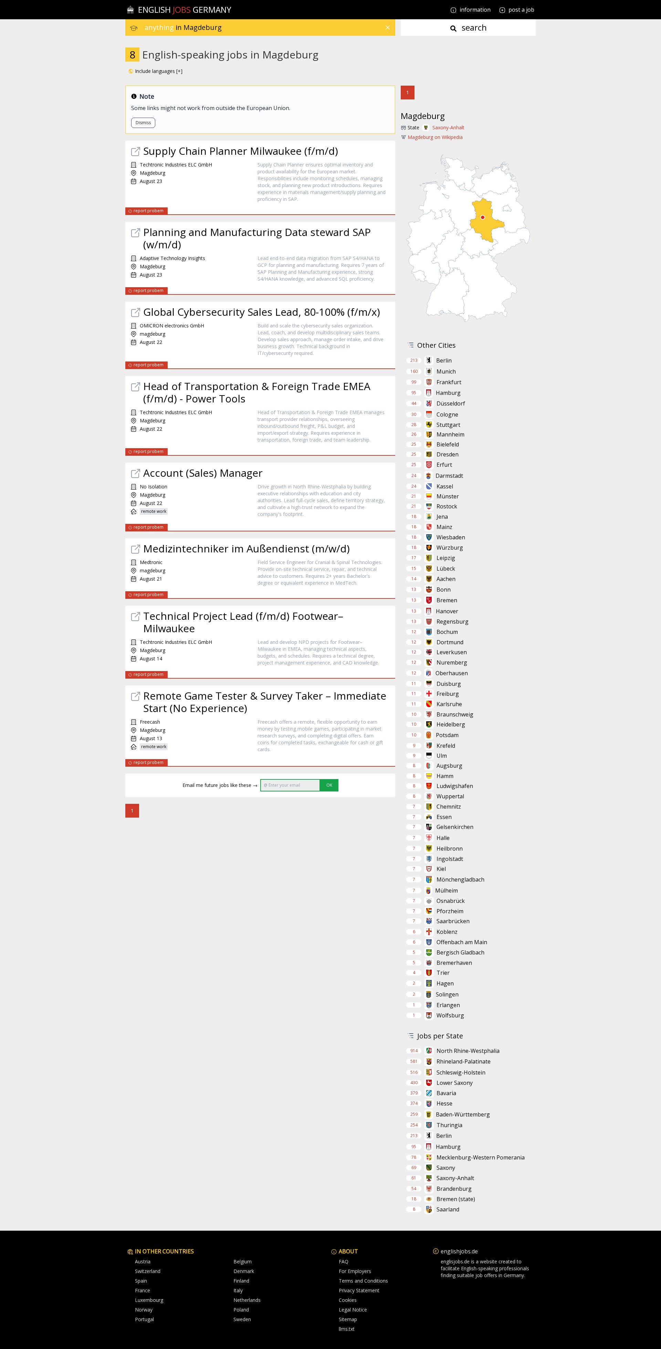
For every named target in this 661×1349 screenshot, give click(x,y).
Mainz (444, 527)
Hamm (445, 776)
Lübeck (446, 568)
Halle (443, 838)
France (142, 1290)
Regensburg (453, 621)
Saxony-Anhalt (448, 127)
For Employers (355, 1271)
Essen (444, 817)
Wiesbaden (451, 537)
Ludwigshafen (455, 786)
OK (329, 785)
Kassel (445, 486)
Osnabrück (451, 901)
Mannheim (450, 434)
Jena (442, 516)
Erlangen (448, 1005)
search (473, 27)
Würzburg (450, 547)
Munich (446, 371)
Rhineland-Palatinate (464, 1061)
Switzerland (147, 1271)
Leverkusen (452, 652)
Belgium (242, 1261)
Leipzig (446, 558)
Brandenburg (454, 1188)
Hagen (445, 983)
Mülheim (446, 890)
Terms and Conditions (363, 1280)
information (474, 9)
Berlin (444, 360)
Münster (448, 496)
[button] (155, 71)
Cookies (348, 1300)
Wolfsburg (450, 1015)
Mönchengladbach (460, 879)
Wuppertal (450, 796)
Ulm (442, 755)
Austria (142, 1261)
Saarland (448, 1209)
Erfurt (444, 464)
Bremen (447, 600)
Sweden (242, 1319)
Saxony (446, 1168)
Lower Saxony (455, 1083)
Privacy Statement (359, 1290)
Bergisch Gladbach (460, 952)
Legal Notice (353, 1309)
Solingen (447, 994)
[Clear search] (387, 27)
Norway (144, 1309)
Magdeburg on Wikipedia (435, 137)
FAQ (343, 1261)
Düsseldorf (451, 403)
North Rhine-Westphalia (468, 1051)
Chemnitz (449, 806)
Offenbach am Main (462, 942)
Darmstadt (449, 475)
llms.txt (347, 1329)
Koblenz (447, 932)
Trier (443, 972)
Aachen (446, 579)
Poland (241, 1309)
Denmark (243, 1271)
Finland (241, 1280)
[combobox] (270, 27)
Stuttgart (448, 425)
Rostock (447, 506)
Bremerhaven (454, 963)
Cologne (447, 414)
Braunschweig (455, 714)
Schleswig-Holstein (461, 1072)
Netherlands (247, 1300)
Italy (238, 1290)
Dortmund (450, 642)
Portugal (144, 1319)
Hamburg (448, 393)
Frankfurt (449, 382)
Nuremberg (452, 662)
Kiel (441, 869)
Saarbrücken (453, 921)
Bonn (444, 589)
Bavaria (446, 1093)
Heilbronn (450, 848)
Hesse (444, 1103)
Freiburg (448, 694)
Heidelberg (451, 724)
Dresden (448, 454)
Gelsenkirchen (455, 827)
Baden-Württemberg (463, 1114)
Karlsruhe (449, 704)
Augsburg (449, 765)
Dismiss (143, 123)
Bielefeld (448, 444)
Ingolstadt (450, 859)
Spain (141, 1280)
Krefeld (446, 745)
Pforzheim (450, 911)
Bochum (447, 632)
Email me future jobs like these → (220, 785)
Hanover (447, 611)
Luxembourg (149, 1300)
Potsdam (447, 735)
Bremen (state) (456, 1199)
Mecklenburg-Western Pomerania (481, 1157)
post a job (521, 9)
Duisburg (449, 684)
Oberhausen (452, 673)
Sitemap (348, 1319)
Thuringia (449, 1125)
